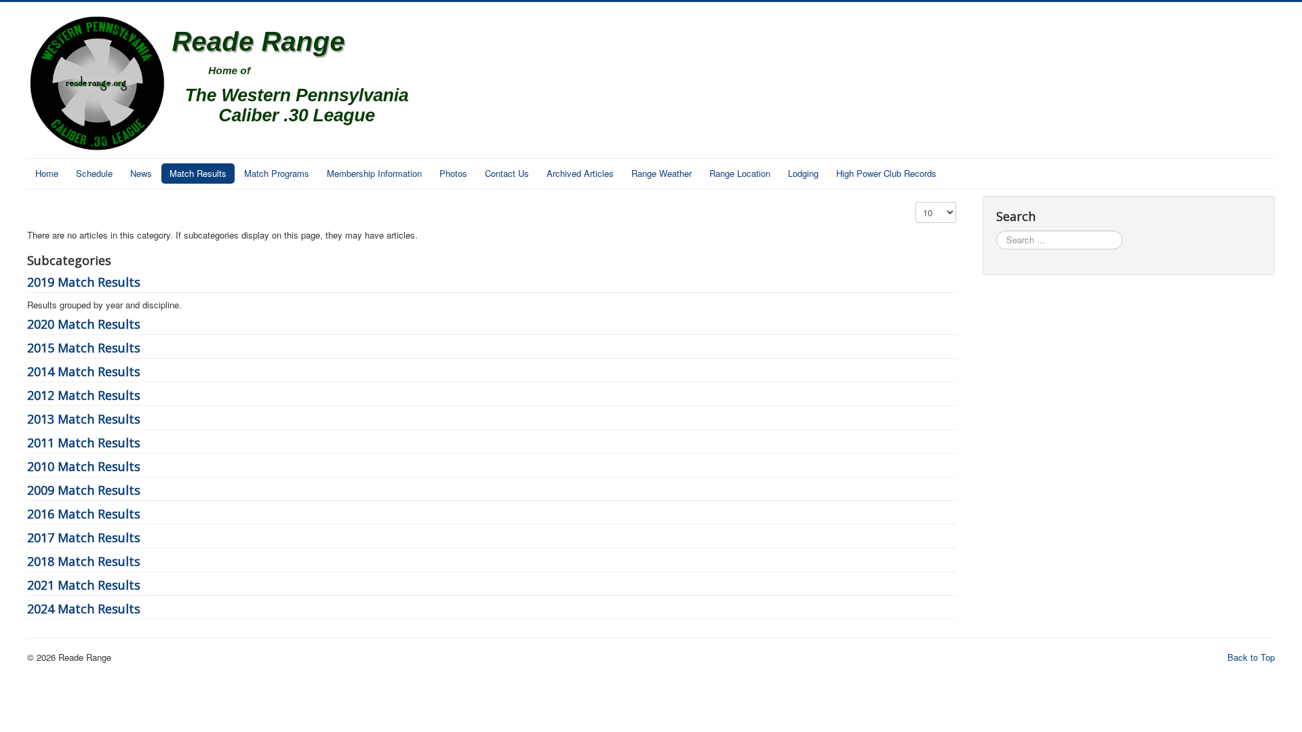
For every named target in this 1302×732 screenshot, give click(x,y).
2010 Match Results (83, 466)
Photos (453, 173)
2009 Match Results (83, 490)
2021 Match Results (83, 585)
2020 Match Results (83, 324)
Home (46, 173)
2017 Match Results (83, 537)
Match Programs (276, 173)
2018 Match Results (83, 561)
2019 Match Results (83, 282)
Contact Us (507, 173)
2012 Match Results (83, 395)
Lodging (803, 173)
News (141, 173)
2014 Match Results (83, 371)
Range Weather (661, 173)
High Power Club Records (886, 173)
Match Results (198, 173)
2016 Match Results (83, 514)
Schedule (94, 173)
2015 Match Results (83, 348)
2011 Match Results (83, 442)
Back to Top (1251, 657)
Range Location (739, 173)
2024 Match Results (83, 609)
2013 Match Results (83, 419)
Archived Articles (580, 173)
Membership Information (374, 173)
